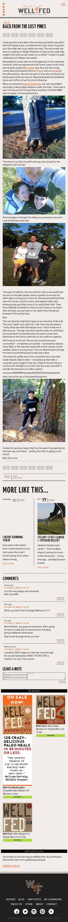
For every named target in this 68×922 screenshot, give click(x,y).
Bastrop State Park (31, 84)
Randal (55, 71)
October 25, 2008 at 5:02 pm (16, 588)
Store (29, 904)
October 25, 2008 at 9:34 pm (16, 607)
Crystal (39, 71)
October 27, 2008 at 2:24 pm (16, 623)
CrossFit (31, 68)
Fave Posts (34, 899)
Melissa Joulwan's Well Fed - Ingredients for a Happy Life (34, 9)
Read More (8, 563)
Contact (51, 904)
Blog (16, 476)
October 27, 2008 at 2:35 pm (16, 649)
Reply (60, 599)
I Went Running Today (13, 539)
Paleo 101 (16, 904)
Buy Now (50, 735)
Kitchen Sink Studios (52, 918)
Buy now (17, 797)
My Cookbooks (53, 899)
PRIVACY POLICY (11, 866)
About (39, 904)
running (20, 478)
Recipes (10, 899)
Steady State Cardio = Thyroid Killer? (50, 539)
